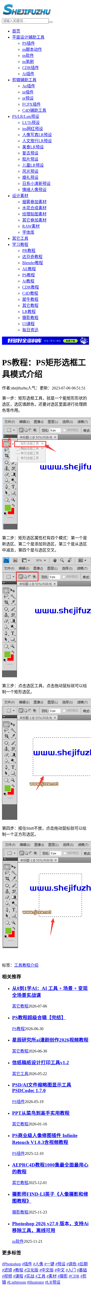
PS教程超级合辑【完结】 (39, 1017)
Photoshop (11, 1264)
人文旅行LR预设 (37, 141)
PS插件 (28, 43)
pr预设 (28, 98)
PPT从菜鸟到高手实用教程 (41, 1113)
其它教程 (30, 305)
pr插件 (28, 92)
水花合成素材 (34, 208)
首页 (16, 31)
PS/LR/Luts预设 (25, 116)
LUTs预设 (31, 122)
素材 (52, 1276)
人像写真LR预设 (37, 135)
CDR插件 (30, 68)
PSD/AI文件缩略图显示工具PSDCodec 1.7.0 (41, 1087)
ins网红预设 (32, 129)
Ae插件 (28, 86)
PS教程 (28, 275)
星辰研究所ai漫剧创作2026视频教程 (50, 1040)
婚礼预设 (30, 177)
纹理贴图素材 (34, 214)
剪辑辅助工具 (24, 80)
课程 (18, 1276)
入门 (71, 1270)
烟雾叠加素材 (34, 202)
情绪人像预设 (34, 189)
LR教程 (29, 311)
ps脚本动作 (32, 49)
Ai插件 (28, 74)
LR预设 (52, 1282)
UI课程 (28, 324)
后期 (83, 1264)
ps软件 (28, 55)
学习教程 (20, 244)
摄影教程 (30, 318)
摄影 (63, 1276)
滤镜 (7, 1270)
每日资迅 (30, 330)
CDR (74, 1276)
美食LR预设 (33, 147)
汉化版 (31, 1270)
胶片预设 (30, 159)
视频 (7, 1276)
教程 (26, 965)
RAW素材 (31, 226)
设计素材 (20, 196)
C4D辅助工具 (34, 110)
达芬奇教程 (32, 257)
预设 (60, 1264)
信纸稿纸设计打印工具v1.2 (40, 1062)
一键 (49, 1264)
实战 (29, 1276)
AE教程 (29, 269)
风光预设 (30, 171)
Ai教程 (28, 281)
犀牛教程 (30, 299)
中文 (60, 1270)
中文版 (46, 1270)
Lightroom (16, 1282)
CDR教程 (30, 287)
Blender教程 (32, 263)
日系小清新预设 (36, 183)
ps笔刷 (28, 61)
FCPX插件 (31, 104)
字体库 (28, 232)
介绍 (34, 965)
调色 (71, 1264)
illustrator (35, 1282)
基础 (82, 1270)
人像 (38, 1264)
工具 (18, 965)
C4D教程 (30, 293)
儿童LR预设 (33, 165)
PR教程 (28, 250)
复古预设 (30, 153)
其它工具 (20, 238)
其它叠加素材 (34, 220)
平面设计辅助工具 (28, 37)
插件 (27, 1264)
